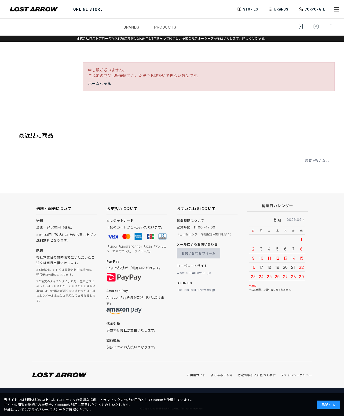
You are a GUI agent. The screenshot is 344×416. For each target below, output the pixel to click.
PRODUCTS (165, 27)
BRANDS (131, 27)
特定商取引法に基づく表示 (257, 375)
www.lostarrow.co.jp (194, 272)
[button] (336, 9)
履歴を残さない (317, 160)
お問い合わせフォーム (198, 253)
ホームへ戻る (99, 83)
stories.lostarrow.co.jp (196, 289)
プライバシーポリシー (296, 375)
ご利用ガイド (196, 375)
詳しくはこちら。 (255, 38)
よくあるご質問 (221, 375)
